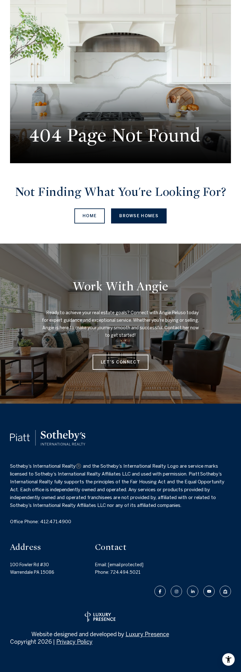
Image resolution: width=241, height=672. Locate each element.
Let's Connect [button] (120, 362)
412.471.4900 (55, 521)
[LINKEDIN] (192, 591)
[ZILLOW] (225, 591)
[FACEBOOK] (160, 591)
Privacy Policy (74, 641)
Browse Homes (138, 215)
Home (90, 215)
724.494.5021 (125, 572)
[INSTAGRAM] (176, 591)
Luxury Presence (147, 634)
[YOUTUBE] (209, 591)
